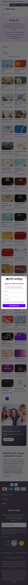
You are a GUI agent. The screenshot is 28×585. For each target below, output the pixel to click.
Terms (3, 303)
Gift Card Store (8, 302)
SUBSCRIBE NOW (14, 305)
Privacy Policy (22, 302)
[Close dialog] (25, 278)
